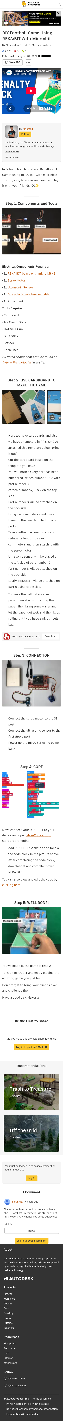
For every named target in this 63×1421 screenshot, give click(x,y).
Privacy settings (39, 1404)
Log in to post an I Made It (31, 1047)
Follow (25, 134)
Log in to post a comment (31, 1240)
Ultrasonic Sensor (20, 287)
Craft (6, 1308)
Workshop (9, 1299)
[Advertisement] (31, 18)
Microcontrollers (41, 45)
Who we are (10, 1363)
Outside (8, 1323)
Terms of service (41, 1398)
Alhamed (11, 45)
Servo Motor (16, 280)
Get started (10, 1348)
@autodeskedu (17, 1385)
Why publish (11, 1343)
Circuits (23, 45)
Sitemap (8, 1358)
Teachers (9, 1328)
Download (50, 636)
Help (6, 1353)
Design (8, 1303)
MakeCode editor (38, 835)
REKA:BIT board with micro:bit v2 (31, 273)
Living (7, 1318)
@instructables (17, 1378)
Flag (10, 1224)
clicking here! (11, 885)
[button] (4, 4)
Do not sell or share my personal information (32, 1409)
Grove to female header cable (29, 294)
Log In (31, 1178)
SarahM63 (18, 1201)
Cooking (8, 1313)
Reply (31, 1230)
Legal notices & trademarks (22, 1414)
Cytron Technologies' (17, 362)
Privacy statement (16, 1404)
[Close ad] (58, 13)
